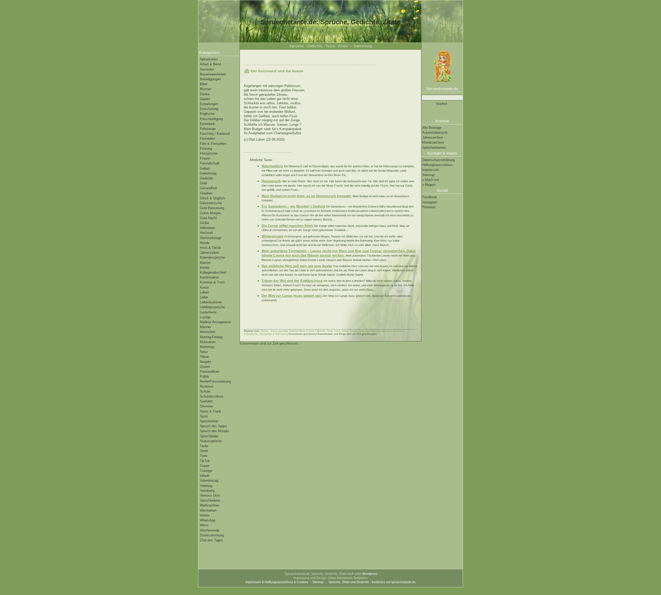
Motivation (207, 342)
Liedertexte (208, 312)
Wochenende (209, 530)
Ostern (205, 367)
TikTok (205, 461)
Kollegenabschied (213, 272)
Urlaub (204, 476)
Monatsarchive (433, 142)
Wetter (205, 515)
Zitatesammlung (212, 535)
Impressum (430, 170)
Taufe (204, 446)
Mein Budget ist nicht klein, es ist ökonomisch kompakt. (307, 196)
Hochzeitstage (210, 238)
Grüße (204, 223)
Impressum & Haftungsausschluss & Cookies (277, 582)
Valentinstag (209, 480)
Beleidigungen (210, 79)
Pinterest (429, 207)
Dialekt (205, 99)
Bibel (203, 84)
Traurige (206, 471)
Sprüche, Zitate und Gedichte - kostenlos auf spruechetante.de (372, 582)
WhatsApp (207, 520)
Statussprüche (211, 441)
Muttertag (207, 347)
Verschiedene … (212, 500)
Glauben (206, 193)
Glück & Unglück (212, 198)
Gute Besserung (212, 208)
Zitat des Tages (211, 540)
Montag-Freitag (211, 337)
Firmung (206, 148)
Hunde (204, 243)
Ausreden (207, 69)
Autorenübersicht (434, 132)
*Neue (204, 357)
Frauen (205, 158)
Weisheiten (208, 510)
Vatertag (206, 486)
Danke (204, 94)
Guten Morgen (210, 213)
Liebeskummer (211, 302)
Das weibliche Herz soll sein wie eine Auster (297, 266)
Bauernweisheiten (213, 74)
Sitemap (428, 175)
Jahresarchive (432, 137)
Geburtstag (208, 173)
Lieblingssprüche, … (215, 307)
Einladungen (209, 104)
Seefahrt (206, 401)
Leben (204, 292)
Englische (207, 114)
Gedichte (206, 178)
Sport (204, 416)
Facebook (429, 197)
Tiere (203, 456)
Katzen (205, 263)
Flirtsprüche (208, 153)
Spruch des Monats (214, 431)
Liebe (204, 297)
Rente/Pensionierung (215, 381)
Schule (205, 391)
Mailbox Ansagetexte (215, 322)
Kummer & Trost (212, 282)
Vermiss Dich (210, 495)
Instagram (429, 202)
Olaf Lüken (281, 334)
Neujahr (205, 362)
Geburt (205, 168)
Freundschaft (209, 163)
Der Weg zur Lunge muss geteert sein (292, 296)
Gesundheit (208, 188)
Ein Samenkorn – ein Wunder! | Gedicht (293, 206)
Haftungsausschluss (437, 165)
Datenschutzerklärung (438, 160)
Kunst (204, 287)
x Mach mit (430, 180)
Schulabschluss (212, 396)
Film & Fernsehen (213, 144)
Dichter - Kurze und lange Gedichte (279, 331)
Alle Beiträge (431, 128)
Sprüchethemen (434, 147)
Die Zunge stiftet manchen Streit (287, 226)
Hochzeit (206, 233)
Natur (204, 352)
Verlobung (207, 491)
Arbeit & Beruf (210, 64)
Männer (205, 327)
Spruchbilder (209, 436)
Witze (204, 525)
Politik (204, 376)
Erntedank (207, 124)
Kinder (204, 267)
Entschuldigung (211, 119)
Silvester (206, 406)
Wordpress (369, 573)
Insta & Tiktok (210, 248)
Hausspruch (271, 181)
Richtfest (206, 386)
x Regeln (428, 185)
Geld (203, 183)
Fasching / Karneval (215, 134)
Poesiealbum (209, 372)
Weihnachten (209, 505)
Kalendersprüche (212, 257)
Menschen (207, 332)
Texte (204, 451)
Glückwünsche (211, 203)
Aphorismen (209, 59)
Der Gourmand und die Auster (277, 71)
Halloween (207, 228)
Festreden (207, 138)
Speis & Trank (210, 411)
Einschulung (209, 109)
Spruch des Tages (213, 426)
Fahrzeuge (208, 129)
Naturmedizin (272, 166)
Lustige (205, 317)
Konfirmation (209, 277)
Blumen (205, 89)
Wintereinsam (273, 236)
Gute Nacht (208, 218)
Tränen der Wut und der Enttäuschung (292, 281)
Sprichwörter (209, 421)
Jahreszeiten (209, 253)
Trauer (204, 466)
